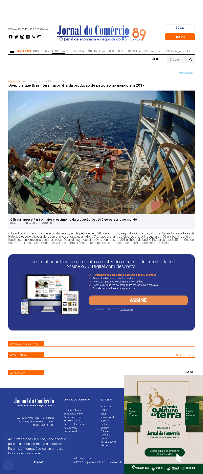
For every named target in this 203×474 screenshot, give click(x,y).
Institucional (70, 431)
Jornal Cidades (108, 441)
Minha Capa (24, 51)
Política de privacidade (24, 453)
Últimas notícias (72, 410)
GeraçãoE (177, 51)
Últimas (45, 51)
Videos (190, 51)
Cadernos (163, 51)
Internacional (96, 51)
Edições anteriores (73, 420)
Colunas (149, 51)
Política (71, 51)
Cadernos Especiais (74, 424)
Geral (82, 51)
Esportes (114, 51)
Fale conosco (70, 427)
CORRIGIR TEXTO (183, 355)
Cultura (126, 51)
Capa (36, 51)
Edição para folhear (73, 413)
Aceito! (38, 462)
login (180, 27)
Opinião (138, 51)
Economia (58, 51)
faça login (126, 309)
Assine (180, 37)
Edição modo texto (73, 417)
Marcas (104, 445)
